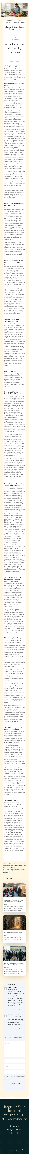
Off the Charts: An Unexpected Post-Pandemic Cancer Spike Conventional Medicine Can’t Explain (13, 965)
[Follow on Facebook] (11, 1133)
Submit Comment (16, 1083)
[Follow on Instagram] (17, 1133)
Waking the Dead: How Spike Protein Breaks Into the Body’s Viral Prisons (13, 933)
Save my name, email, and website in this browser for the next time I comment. (14, 1078)
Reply (21, 1009)
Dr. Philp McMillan (10, 66)
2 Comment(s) (15, 39)
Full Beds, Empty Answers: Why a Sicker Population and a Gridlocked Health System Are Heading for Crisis (14, 901)
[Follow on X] (14, 1133)
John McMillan (20, 66)
